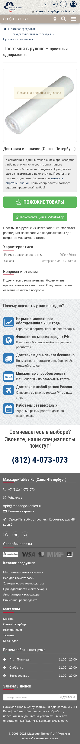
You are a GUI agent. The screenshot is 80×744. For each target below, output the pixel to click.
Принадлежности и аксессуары (25, 589)
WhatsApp (15, 497)
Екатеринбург (12, 629)
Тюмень (8, 635)
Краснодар (10, 640)
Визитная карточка (21, 511)
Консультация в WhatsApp (41, 217)
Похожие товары (43, 202)
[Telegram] (63, 4)
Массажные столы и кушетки (23, 572)
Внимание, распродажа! (20, 600)
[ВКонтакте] (54, 4)
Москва (8, 618)
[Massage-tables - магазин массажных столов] (13, 7)
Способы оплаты (17, 544)
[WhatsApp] (45, 4)
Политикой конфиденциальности (46, 720)
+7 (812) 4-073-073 (21, 489)
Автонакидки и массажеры (21, 594)
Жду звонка (68, 697)
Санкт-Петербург (15, 624)
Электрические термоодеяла (23, 583)
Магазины (11, 609)
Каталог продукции (19, 563)
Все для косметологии (18, 578)
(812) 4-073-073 (15, 19)
